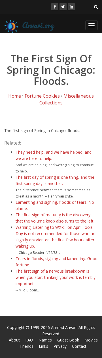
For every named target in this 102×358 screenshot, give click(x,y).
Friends (26, 346)
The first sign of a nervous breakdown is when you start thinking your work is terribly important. (55, 277)
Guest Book (68, 340)
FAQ (29, 340)
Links (43, 346)
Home (14, 96)
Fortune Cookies (42, 96)
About (14, 340)
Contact (79, 346)
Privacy (60, 346)
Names (45, 340)
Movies (91, 340)
